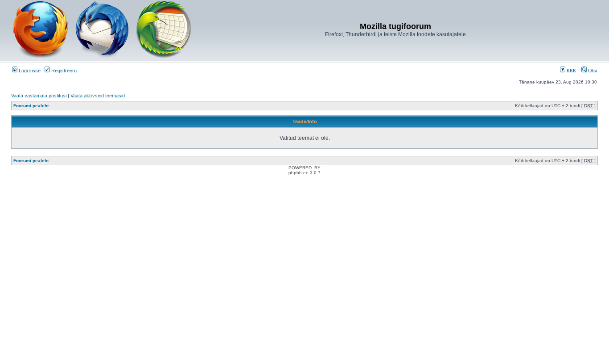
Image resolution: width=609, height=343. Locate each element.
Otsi (592, 70)
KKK (570, 70)
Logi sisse (29, 70)
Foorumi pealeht (31, 105)
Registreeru (63, 70)
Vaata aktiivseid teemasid (97, 95)
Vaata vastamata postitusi (38, 95)
